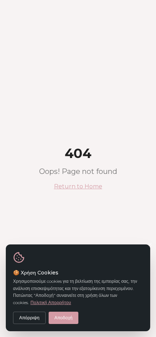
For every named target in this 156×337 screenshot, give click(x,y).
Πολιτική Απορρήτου (50, 302)
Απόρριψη (29, 317)
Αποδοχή (63, 317)
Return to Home (78, 186)
